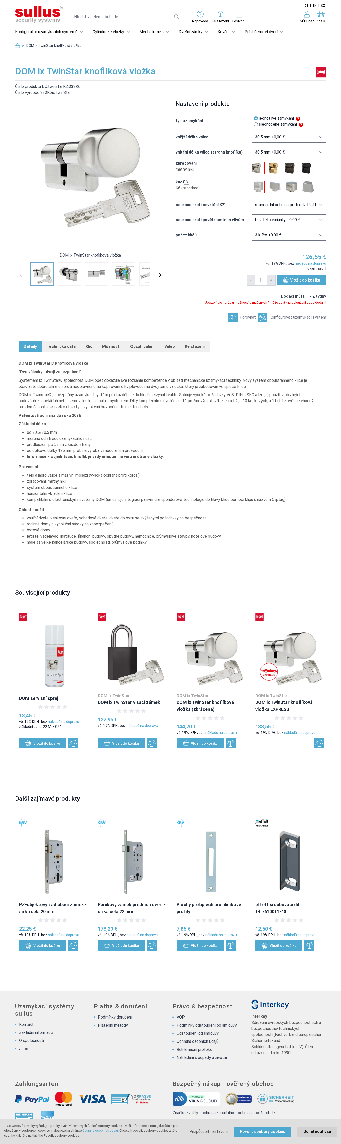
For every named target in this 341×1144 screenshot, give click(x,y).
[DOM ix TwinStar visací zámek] (132, 651)
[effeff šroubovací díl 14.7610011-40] (289, 857)
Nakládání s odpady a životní (202, 1057)
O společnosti (31, 1040)
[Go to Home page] (39, 14)
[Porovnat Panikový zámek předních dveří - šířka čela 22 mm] (152, 945)
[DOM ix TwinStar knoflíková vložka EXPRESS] (289, 651)
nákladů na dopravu (310, 263)
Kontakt (26, 1024)
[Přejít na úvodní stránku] (17, 45)
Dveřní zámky (190, 31)
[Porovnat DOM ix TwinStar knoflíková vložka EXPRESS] (319, 743)
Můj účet (307, 21)
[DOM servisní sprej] (53, 651)
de (306, 5)
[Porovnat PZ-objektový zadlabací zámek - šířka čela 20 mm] (73, 945)
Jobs (23, 1048)
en (315, 5)
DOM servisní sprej (38, 698)
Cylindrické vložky (108, 31)
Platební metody (113, 1025)
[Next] (160, 275)
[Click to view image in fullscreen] (90, 171)
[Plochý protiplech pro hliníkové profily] (211, 857)
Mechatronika (151, 31)
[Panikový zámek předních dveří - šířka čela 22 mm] (132, 857)
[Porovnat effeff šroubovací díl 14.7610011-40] (309, 945)
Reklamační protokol (195, 1049)
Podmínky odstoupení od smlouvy (207, 1025)
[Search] (177, 17)
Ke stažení (220, 21)
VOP (181, 1017)
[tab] (30, 346)
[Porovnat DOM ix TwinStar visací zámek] (152, 743)
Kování (223, 31)
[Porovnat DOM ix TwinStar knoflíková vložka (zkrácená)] (231, 743)
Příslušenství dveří (261, 31)
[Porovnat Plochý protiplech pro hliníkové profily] (231, 945)
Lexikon (238, 21)
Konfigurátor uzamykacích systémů (46, 31)
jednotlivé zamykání (276, 118)
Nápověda (200, 21)
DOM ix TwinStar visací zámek (129, 702)
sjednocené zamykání (278, 124)
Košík (321, 21)
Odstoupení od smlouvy (198, 1033)
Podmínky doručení (115, 1017)
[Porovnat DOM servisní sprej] (73, 743)
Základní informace (36, 1032)
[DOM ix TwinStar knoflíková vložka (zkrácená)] (211, 651)
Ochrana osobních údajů (100, 1130)
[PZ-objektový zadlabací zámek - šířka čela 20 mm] (53, 857)
